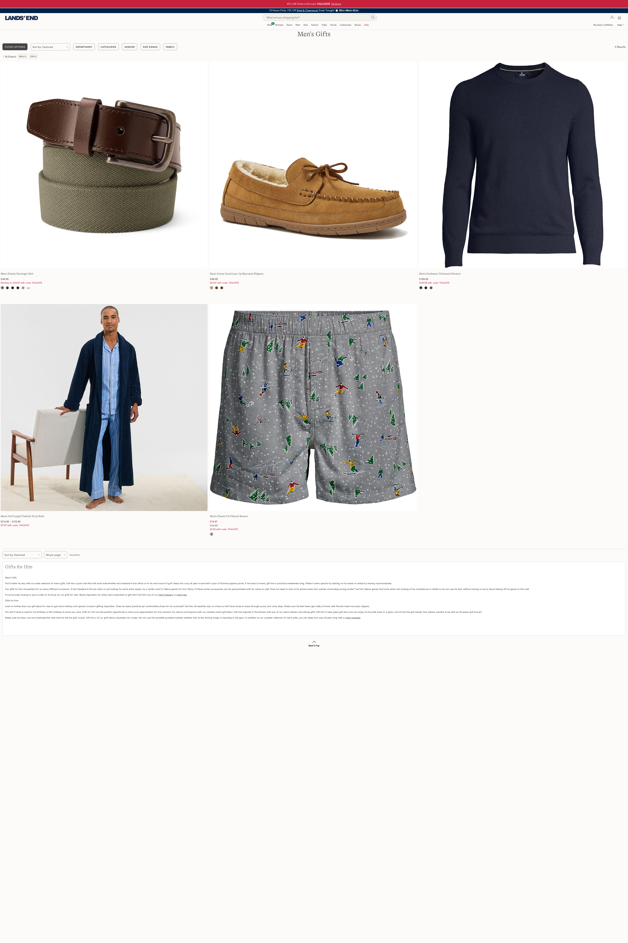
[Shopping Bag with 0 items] (619, 17)
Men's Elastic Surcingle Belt (17, 273)
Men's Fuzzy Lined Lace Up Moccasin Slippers (236, 273)
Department (84, 46)
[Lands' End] (21, 17)
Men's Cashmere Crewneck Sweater (440, 273)
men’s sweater (352, 617)
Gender (129, 46)
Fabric (170, 46)
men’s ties (181, 594)
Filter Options (15, 46)
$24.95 (218, 525)
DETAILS (336, 4)
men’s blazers (165, 594)
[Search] (373, 18)
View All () (75, 555)
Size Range (150, 46)
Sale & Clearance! (307, 10)
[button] (612, 17)
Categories (108, 46)
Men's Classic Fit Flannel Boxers (229, 516)
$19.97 (213, 521)
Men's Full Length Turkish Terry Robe (23, 516)
